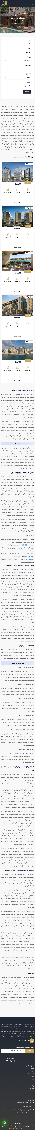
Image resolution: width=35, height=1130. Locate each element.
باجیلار (32, 1071)
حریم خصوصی (31, 1094)
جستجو (27, 92)
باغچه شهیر (31, 1077)
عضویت (29, 1051)
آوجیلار (32, 1068)
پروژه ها (32, 1088)
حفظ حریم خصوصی (17, 1123)
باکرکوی (32, 1079)
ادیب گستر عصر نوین (13, 1128)
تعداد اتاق (28, 74)
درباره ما (32, 1091)
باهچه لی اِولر (31, 1074)
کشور (29, 40)
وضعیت (29, 82)
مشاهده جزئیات (17, 203)
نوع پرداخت (28, 65)
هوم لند (21, 21)
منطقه (29, 48)
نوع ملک (28, 57)
